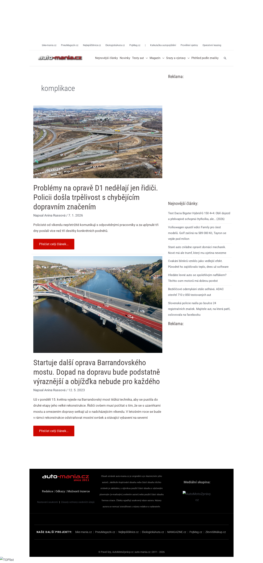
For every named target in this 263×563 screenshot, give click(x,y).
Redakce (47, 491)
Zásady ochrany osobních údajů (78, 502)
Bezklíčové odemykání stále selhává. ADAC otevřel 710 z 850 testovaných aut (196, 292)
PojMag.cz (195, 532)
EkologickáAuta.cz (153, 532)
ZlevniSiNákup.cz (215, 532)
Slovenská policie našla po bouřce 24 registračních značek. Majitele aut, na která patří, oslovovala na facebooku (199, 308)
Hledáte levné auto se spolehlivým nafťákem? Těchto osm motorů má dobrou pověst (197, 278)
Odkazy (60, 491)
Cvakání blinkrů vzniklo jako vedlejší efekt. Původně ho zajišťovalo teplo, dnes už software (198, 263)
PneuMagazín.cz (105, 532)
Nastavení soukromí (47, 502)
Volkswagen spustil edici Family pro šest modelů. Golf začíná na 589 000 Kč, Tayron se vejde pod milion (197, 233)
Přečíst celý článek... (54, 242)
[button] (146, 58)
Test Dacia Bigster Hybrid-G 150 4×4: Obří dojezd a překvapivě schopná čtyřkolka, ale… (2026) (199, 216)
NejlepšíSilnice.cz (128, 532)
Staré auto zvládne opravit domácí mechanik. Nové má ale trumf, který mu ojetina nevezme (197, 250)
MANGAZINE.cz (176, 532)
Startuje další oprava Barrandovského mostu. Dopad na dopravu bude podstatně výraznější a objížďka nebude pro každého (96, 372)
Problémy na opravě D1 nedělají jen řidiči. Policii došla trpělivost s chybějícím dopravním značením (95, 197)
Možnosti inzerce (78, 491)
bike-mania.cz (83, 532)
